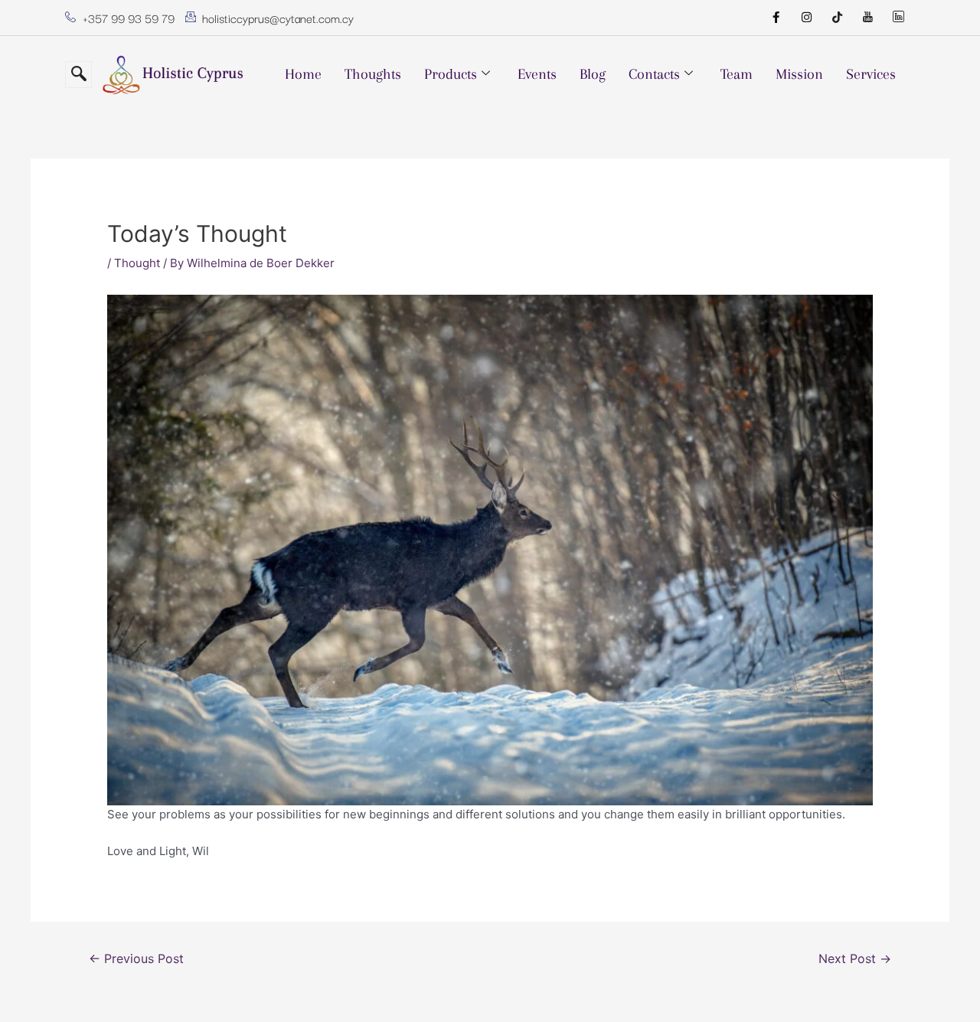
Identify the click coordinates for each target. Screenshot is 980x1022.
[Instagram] (806, 17)
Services (871, 74)
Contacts (654, 74)
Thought (137, 263)
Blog (593, 74)
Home (303, 74)
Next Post (854, 959)
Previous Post (136, 959)
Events (537, 74)
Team (736, 74)
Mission (799, 74)
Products (450, 74)
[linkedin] (898, 17)
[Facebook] (775, 17)
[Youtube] (867, 17)
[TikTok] (836, 17)
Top (943, 985)
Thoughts (373, 74)
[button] (78, 74)
